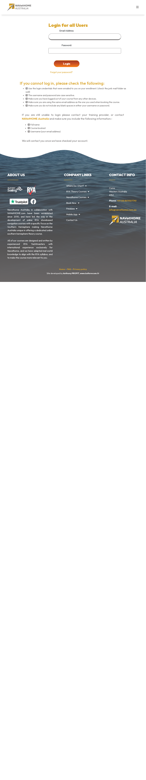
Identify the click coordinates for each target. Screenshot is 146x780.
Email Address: (66, 30)
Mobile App (71, 214)
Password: (67, 45)
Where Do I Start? (75, 185)
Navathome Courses (76, 197)
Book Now (71, 202)
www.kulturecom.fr (89, 273)
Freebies (70, 208)
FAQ (69, 269)
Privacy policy (80, 269)
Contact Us (71, 220)
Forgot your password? (60, 72)
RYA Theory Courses (76, 191)
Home (62, 269)
